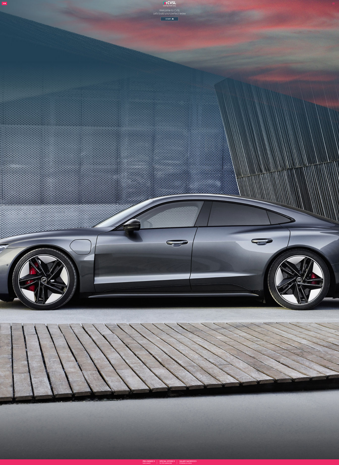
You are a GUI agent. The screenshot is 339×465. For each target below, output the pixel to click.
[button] (4, 3)
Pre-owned (148, 462)
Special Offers (167, 462)
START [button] (168, 19)
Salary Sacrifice (187, 462)
